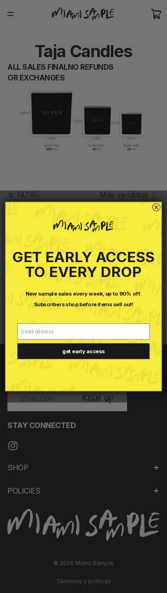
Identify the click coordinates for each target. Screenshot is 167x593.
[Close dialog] (157, 207)
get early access (83, 351)
